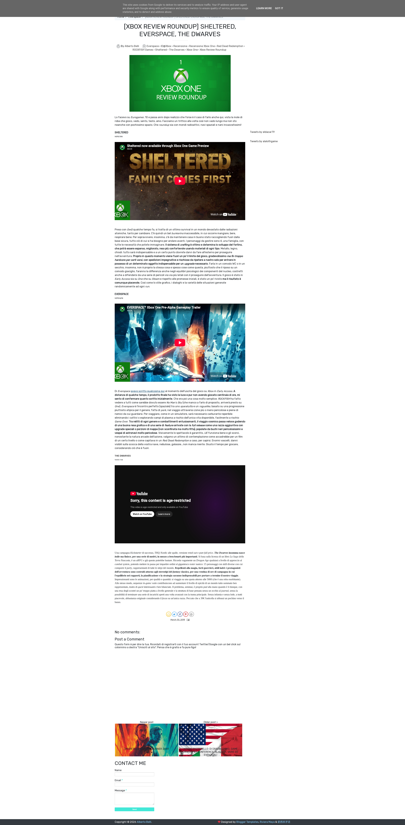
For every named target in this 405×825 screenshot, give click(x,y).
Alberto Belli (144, 821)
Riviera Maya (267, 821)
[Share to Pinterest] (185, 614)
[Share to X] (174, 614)
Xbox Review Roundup (213, 49)
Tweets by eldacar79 (262, 131)
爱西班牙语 (284, 821)
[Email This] (168, 614)
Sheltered (161, 49)
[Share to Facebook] (180, 614)
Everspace (153, 46)
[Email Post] (187, 619)
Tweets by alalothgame (264, 141)
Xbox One (192, 49)
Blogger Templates (247, 821)
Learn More (264, 8)
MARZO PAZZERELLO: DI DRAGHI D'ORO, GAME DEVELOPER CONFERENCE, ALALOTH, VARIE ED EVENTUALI (210, 751)
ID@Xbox (166, 46)
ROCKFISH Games (143, 49)
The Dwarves (177, 49)
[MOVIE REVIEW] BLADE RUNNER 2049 (147, 748)
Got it (279, 8)
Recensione (180, 46)
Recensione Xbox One (202, 46)
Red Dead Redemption (230, 46)
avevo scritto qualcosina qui (148, 391)
